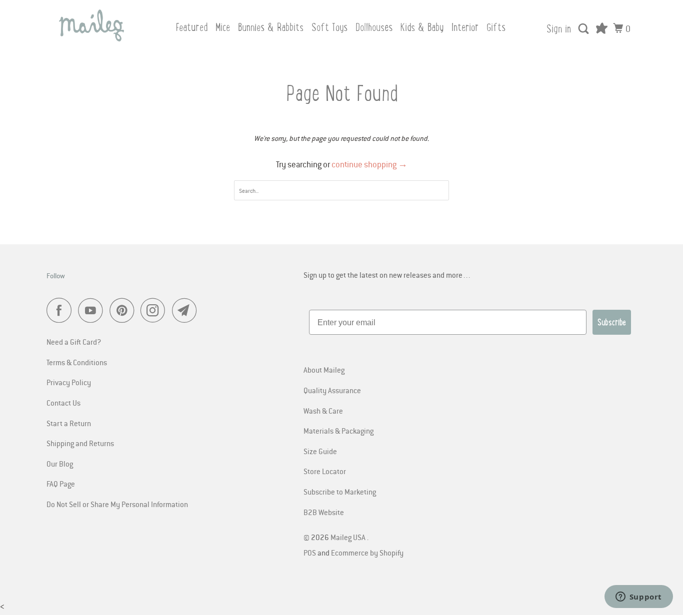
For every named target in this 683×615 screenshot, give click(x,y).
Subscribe (612, 322)
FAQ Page (60, 484)
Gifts (496, 27)
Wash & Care (323, 411)
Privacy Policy (68, 382)
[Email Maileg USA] (187, 310)
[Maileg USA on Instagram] (155, 310)
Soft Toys (330, 27)
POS (310, 553)
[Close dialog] (663, 409)
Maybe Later (421, 590)
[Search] (584, 28)
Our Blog (59, 464)
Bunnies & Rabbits (271, 27)
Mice (223, 27)
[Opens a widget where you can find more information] (638, 597)
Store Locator (325, 471)
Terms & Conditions (76, 362)
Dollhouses (374, 27)
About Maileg (324, 370)
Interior (465, 27)
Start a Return (68, 423)
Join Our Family (420, 565)
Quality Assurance (332, 390)
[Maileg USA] (91, 25)
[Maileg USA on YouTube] (93, 310)
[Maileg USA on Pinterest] (124, 310)
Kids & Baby (422, 27)
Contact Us (63, 403)
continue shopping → (370, 164)
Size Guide (320, 451)
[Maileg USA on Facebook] (61, 310)
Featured (192, 27)
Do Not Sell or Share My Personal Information (117, 504)
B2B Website (324, 512)
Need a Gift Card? (73, 342)
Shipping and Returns (80, 443)
